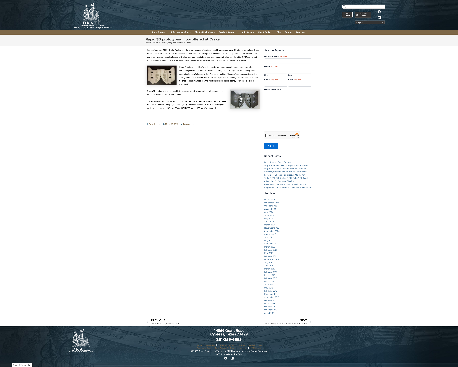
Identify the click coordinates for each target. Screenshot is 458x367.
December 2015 (271, 294)
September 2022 (272, 243)
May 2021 (268, 253)
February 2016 (270, 291)
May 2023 (268, 240)
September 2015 (271, 297)
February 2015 (270, 300)
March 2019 (269, 269)
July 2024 (268, 212)
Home (148, 43)
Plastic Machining (204, 32)
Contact (289, 32)
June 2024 (269, 215)
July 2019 (268, 262)
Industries (247, 32)
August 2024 (270, 209)
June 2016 (269, 284)
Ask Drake (252, 345)
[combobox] (363, 7)
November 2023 (271, 228)
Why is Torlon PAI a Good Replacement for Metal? (286, 165)
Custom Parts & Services (226, 345)
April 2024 (269, 221)
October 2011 (270, 306)
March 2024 (269, 225)
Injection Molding (180, 32)
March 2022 (269, 247)
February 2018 (270, 278)
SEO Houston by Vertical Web (229, 354)
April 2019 (268, 265)
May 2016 (268, 288)
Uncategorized (188, 124)
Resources (241, 345)
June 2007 (269, 313)
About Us (199, 345)
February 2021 (270, 256)
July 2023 (268, 237)
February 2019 (270, 272)
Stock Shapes (158, 32)
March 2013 (269, 303)
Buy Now (300, 32)
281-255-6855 (229, 339)
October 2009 (270, 310)
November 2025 (271, 202)
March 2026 (269, 199)
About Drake (264, 32)
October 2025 (270, 206)
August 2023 (270, 234)
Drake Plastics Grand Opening (277, 162)
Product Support (227, 32)
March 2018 (269, 275)
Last (290, 75)
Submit (271, 146)
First (266, 75)
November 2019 (271, 259)
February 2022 (271, 250)
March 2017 (269, 281)
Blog (279, 32)
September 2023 (272, 231)
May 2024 (268, 218)
